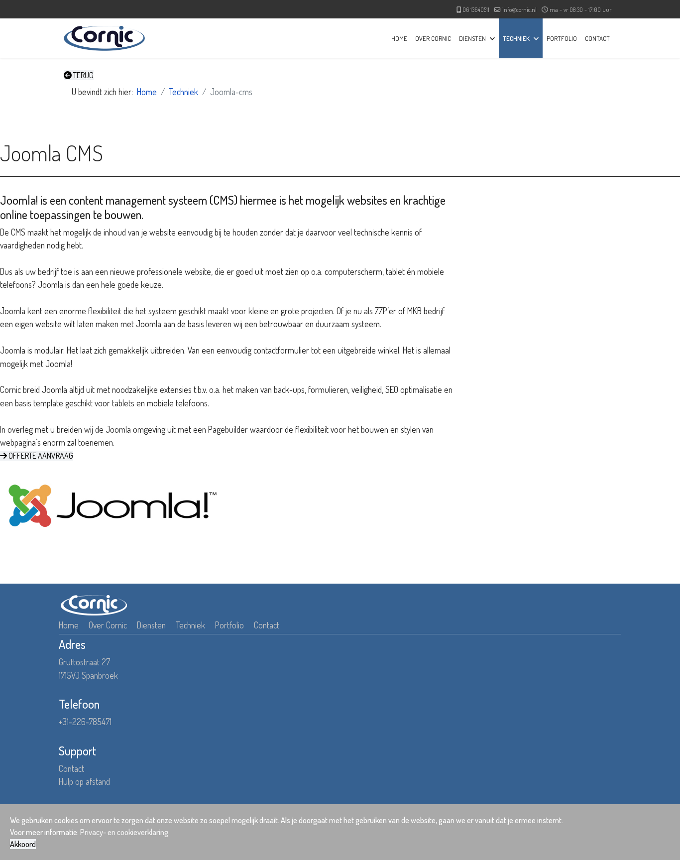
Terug (83, 75)
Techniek (516, 38)
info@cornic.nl (519, 9)
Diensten (472, 38)
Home (399, 38)
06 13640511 (475, 9)
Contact (597, 38)
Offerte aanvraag (40, 456)
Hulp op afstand (84, 781)
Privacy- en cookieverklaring (124, 832)
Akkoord (23, 844)
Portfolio (562, 38)
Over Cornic (433, 38)
